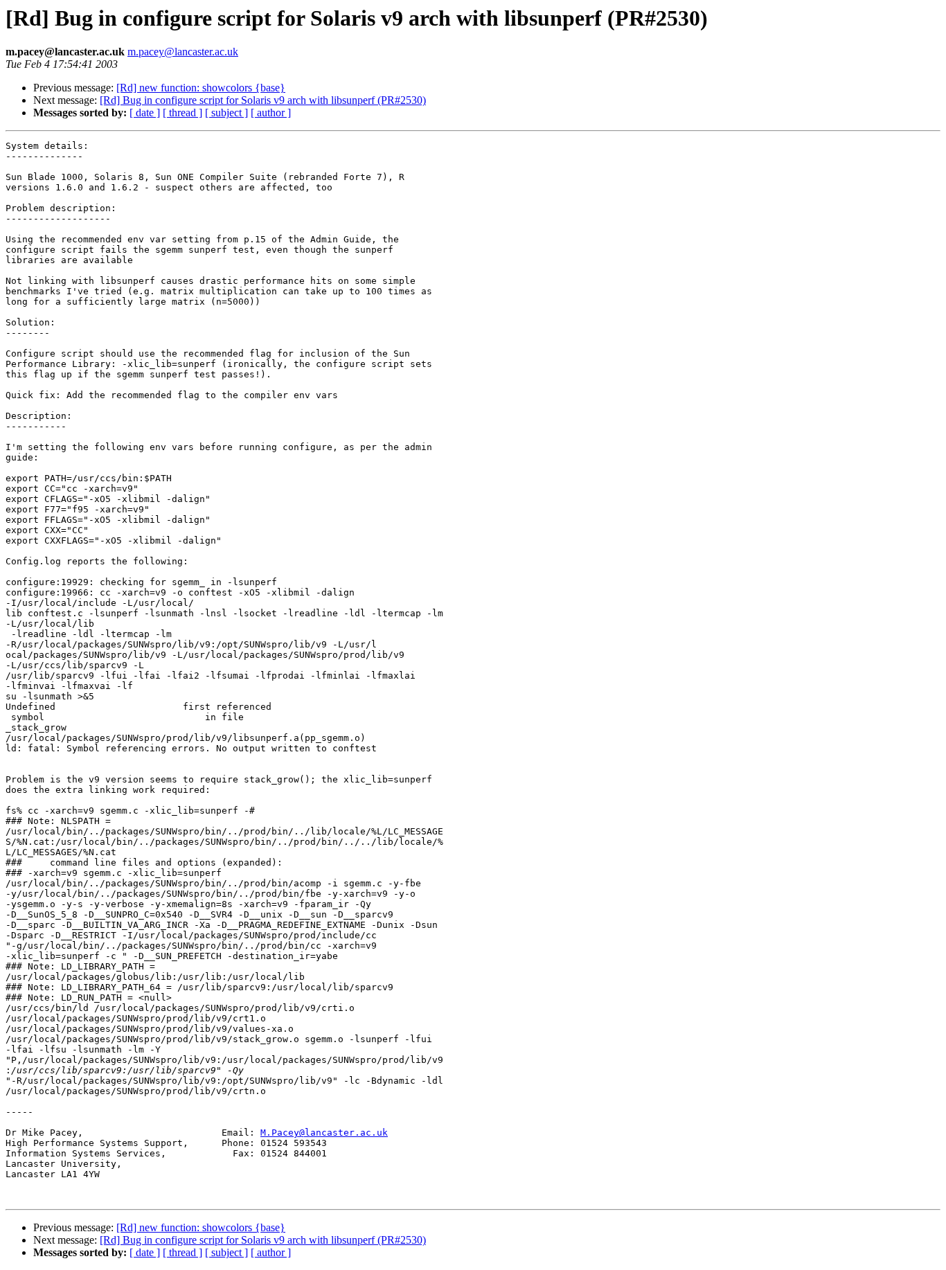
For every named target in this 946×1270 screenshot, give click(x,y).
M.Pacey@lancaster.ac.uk (324, 1132)
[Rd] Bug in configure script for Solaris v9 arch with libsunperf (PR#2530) (263, 100)
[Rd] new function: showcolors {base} (200, 87)
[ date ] (145, 112)
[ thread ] (182, 112)
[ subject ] (226, 112)
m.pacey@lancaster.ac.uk (182, 51)
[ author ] (271, 112)
